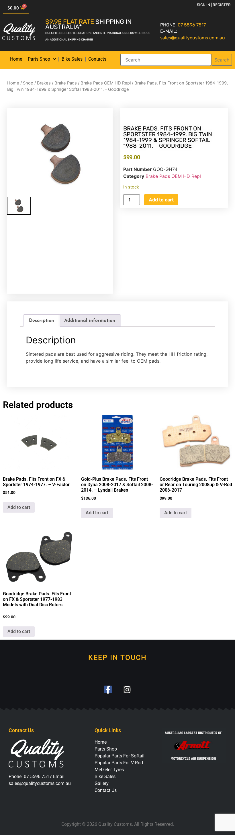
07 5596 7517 (192, 25)
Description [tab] (41, 320)
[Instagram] (127, 689)
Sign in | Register (214, 5)
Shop (28, 83)
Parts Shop (39, 59)
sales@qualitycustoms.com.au (192, 38)
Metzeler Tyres (109, 769)
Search (221, 60)
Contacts (97, 59)
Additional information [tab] (89, 320)
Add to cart (161, 200)
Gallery (102, 783)
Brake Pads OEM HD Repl (106, 83)
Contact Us (106, 790)
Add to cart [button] (18, 507)
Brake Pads (65, 83)
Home (16, 59)
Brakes (44, 83)
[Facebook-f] (108, 689)
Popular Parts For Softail (119, 756)
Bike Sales (72, 59)
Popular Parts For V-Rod (119, 762)
